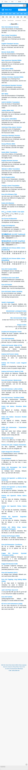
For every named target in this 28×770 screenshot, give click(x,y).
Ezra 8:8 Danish (7, 284)
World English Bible (8, 177)
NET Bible (5, 94)
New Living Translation (9, 35)
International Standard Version (12, 85)
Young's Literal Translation (10, 185)
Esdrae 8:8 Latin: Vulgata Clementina (14, 445)
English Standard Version (10, 43)
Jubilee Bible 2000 (8, 110)
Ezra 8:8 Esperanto (8, 338)
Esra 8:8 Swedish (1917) (10, 572)
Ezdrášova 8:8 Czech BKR (10, 278)
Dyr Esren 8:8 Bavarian (9, 218)
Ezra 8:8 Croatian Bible (9, 269)
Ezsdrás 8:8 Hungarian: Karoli (11, 331)
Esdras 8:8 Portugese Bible (11, 536)
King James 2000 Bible (9, 119)
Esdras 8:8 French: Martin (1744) (12, 371)
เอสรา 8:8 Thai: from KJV (10, 590)
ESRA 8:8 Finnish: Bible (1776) (12, 345)
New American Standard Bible (11, 60)
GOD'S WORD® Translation (11, 102)
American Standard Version (11, 135)
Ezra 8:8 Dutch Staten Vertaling (12, 291)
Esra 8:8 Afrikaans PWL (9, 194)
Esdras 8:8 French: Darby (10, 354)
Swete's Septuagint (8, 302)
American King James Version (12, 127)
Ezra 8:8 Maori (6, 458)
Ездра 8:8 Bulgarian (8, 225)
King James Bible (7, 68)
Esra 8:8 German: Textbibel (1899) (13, 397)
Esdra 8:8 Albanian (8, 203)
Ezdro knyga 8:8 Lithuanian (11, 451)
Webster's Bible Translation (11, 169)
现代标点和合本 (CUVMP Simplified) (13, 241)
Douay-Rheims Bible (8, 144)
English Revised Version (10, 160)
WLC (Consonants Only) (18, 318)
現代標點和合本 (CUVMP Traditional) (13, 234)
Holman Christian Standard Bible (12, 77)
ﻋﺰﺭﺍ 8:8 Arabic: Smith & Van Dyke (13, 212)
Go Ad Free (3, 766)
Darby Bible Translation (9, 152)
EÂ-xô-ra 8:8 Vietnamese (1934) (12, 603)
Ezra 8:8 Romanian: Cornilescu (12, 544)
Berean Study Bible (8, 52)
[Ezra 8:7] (2, 346)
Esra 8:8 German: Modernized (11, 380)
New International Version (10, 27)
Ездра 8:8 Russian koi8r (10, 564)
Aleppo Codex (21, 325)
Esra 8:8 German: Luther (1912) (12, 389)
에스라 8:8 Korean (7, 438)
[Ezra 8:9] (26, 346)
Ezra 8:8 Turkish (7, 597)
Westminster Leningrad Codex (16, 311)
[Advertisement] (14, 642)
